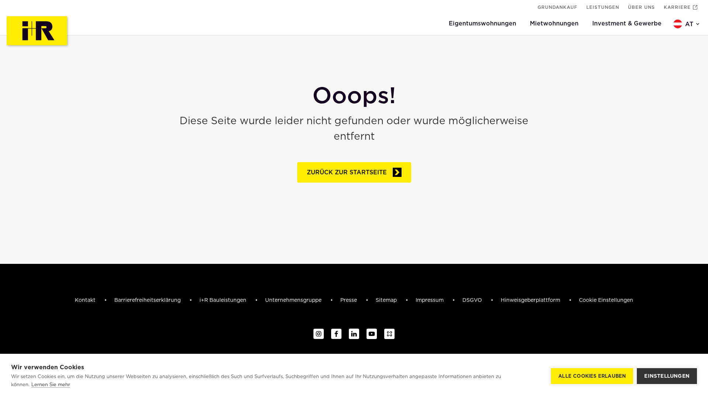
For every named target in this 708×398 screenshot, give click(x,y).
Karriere (677, 7)
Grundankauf (557, 7)
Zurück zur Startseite (347, 171)
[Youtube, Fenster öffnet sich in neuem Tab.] (372, 334)
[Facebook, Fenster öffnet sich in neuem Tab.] (336, 334)
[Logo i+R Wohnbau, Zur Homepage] (38, 31)
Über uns (641, 7)
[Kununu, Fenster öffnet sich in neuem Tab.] (389, 334)
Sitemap (387, 300)
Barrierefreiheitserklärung (148, 300)
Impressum (430, 300)
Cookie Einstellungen (606, 300)
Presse (349, 300)
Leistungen (602, 7)
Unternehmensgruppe (294, 300)
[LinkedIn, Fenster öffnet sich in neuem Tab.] (354, 334)
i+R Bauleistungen (223, 300)
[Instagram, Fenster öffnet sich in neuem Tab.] (318, 334)
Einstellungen (667, 376)
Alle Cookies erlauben (592, 376)
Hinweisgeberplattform (531, 300)
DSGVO (472, 300)
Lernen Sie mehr (50, 384)
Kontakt (86, 300)
